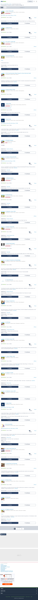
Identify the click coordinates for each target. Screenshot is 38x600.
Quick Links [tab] (3, 590)
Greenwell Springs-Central (10, 235)
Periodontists (23, 261)
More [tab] (2, 593)
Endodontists (23, 244)
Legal (31, 596)
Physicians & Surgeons (22, 510)
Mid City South (9, 437)
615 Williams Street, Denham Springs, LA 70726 (9, 15)
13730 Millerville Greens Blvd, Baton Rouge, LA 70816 (10, 123)
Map (5, 7)
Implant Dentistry (18, 120)
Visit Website (27, 23)
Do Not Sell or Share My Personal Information (18, 596)
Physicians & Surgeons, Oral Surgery (7, 571)
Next (21, 528)
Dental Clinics (24, 104)
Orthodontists (18, 323)
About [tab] (2, 588)
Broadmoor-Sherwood (10, 218)
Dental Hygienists (21, 42)
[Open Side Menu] (36, 1)
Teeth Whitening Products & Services (7, 570)
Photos (35, 17)
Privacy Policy (8, 596)
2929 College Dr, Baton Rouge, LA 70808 (8, 407)
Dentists (17, 12)
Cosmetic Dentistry (22, 12)
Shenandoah (8, 186)
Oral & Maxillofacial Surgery (5, 566)
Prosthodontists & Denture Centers (10, 12)
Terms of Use (28, 596)
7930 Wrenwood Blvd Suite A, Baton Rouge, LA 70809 (10, 428)
